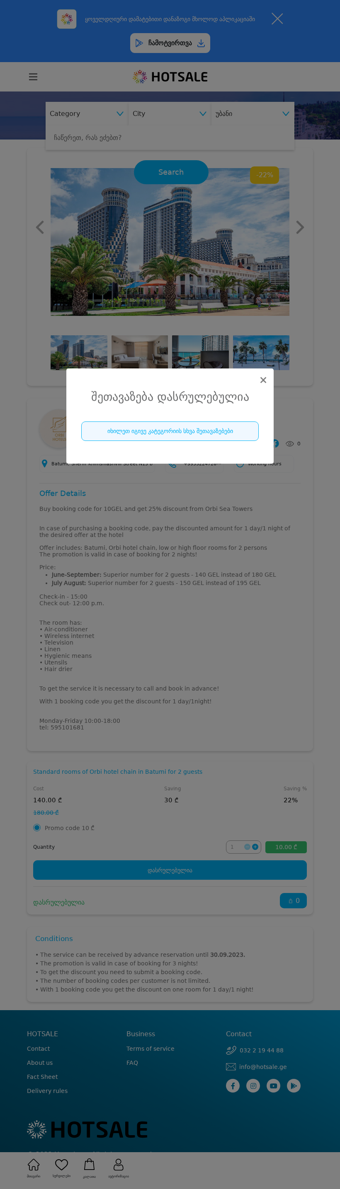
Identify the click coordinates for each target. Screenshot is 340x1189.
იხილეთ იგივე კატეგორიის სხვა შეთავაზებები (170, 431)
